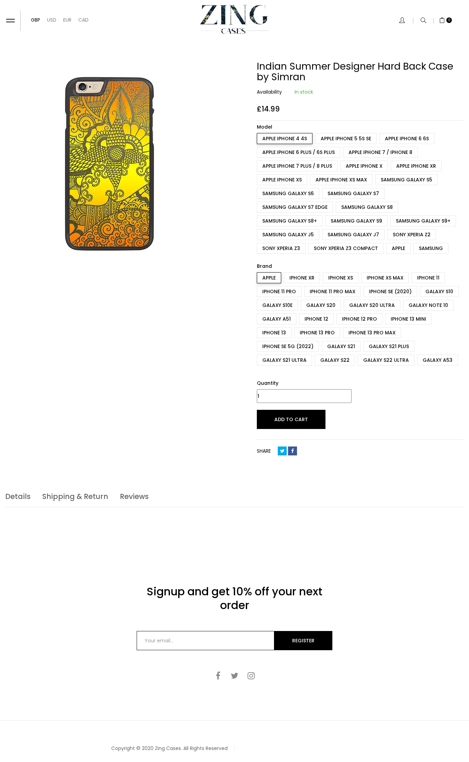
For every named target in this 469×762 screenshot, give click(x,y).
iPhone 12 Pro (359, 318)
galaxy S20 (320, 305)
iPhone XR (301, 277)
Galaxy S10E (277, 305)
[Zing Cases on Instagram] (251, 675)
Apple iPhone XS (282, 179)
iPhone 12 (316, 318)
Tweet (282, 451)
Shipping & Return (75, 496)
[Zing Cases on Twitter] (234, 675)
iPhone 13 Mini (408, 318)
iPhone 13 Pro (317, 332)
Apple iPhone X (364, 166)
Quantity (267, 383)
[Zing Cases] (234, 19)
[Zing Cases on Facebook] (218, 675)
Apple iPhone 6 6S (407, 138)
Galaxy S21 (341, 346)
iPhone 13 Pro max (372, 332)
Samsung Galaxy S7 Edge (295, 207)
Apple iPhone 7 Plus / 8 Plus (297, 166)
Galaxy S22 (335, 360)
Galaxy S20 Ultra (372, 305)
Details (18, 496)
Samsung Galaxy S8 (367, 207)
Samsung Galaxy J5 (288, 234)
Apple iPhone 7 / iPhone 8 (380, 152)
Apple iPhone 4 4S (284, 138)
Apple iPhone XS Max (341, 179)
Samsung (431, 248)
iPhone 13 (274, 332)
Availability (269, 91)
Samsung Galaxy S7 (353, 193)
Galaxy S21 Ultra (284, 360)
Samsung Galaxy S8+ (289, 220)
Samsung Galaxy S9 (356, 220)
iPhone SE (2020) (390, 291)
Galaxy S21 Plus (389, 346)
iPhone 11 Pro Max (332, 291)
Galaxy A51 (276, 318)
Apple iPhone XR (416, 166)
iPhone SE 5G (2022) (287, 346)
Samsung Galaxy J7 (353, 234)
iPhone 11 (428, 277)
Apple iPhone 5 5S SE (346, 138)
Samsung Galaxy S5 (406, 179)
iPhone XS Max (385, 277)
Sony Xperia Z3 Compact (346, 248)
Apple (398, 248)
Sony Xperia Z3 (281, 248)
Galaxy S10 (439, 291)
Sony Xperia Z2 (412, 234)
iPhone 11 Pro (279, 291)
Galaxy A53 (438, 360)
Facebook (292, 451)
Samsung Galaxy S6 (288, 193)
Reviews (134, 496)
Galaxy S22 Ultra (386, 360)
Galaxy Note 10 (428, 305)
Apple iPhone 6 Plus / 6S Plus (298, 152)
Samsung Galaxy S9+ (423, 220)
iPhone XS (340, 277)
